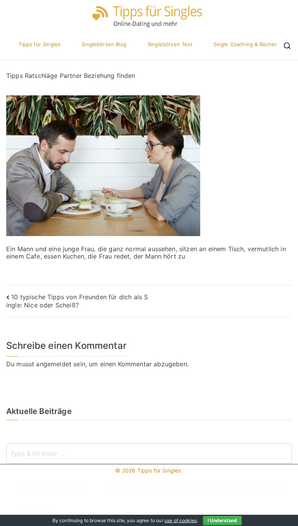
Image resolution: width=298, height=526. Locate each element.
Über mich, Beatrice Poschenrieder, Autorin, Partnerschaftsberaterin (195, 488)
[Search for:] (149, 453)
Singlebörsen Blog (103, 44)
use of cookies (181, 520)
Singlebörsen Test (169, 44)
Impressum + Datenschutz (52, 488)
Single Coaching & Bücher (245, 44)
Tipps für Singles (40, 44)
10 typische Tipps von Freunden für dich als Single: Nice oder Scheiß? (77, 301)
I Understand (222, 520)
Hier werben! (34, 508)
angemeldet (53, 364)
